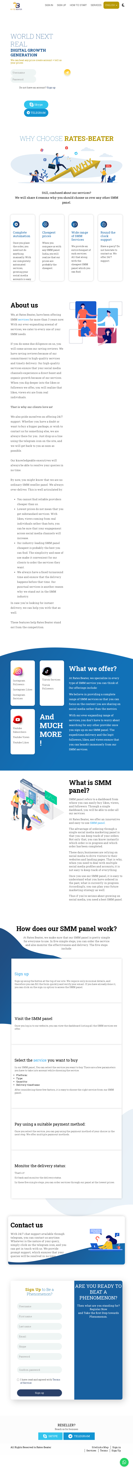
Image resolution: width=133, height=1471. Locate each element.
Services (96, 5)
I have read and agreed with (40, 1381)
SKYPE (53, 1436)
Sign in (49, 5)
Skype (38, 104)
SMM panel (97, 822)
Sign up (61, 5)
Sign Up (116, 1450)
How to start (78, 5)
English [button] (110, 5)
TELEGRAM (38, 112)
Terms (104, 1450)
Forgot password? (51, 78)
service (40, 1060)
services (23, 319)
